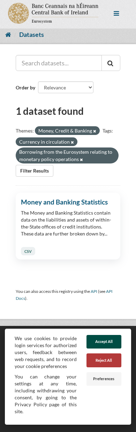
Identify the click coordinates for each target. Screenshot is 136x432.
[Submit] (110, 63)
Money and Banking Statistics (64, 202)
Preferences (103, 378)
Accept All (104, 341)
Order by (25, 87)
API (94, 291)
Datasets (31, 34)
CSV (28, 251)
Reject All (104, 360)
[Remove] (94, 131)
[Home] (8, 34)
